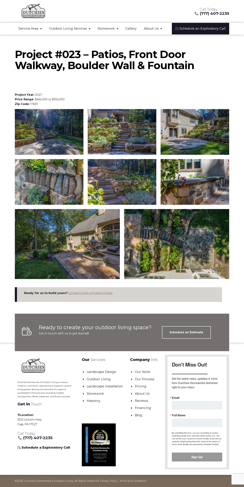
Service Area (28, 29)
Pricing (140, 386)
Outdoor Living (99, 379)
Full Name (178, 415)
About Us (151, 29)
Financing (143, 408)
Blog (138, 415)
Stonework (106, 29)
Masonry (93, 401)
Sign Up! (197, 457)
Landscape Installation (105, 386)
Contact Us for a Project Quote (90, 293)
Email (175, 397)
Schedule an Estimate (186, 332)
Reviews (141, 401)
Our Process (144, 379)
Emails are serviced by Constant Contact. (201, 444)
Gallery (131, 29)
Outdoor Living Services (68, 29)
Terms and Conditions (132, 481)
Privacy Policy (108, 481)
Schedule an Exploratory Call (202, 29)
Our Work (142, 372)
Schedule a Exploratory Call (45, 448)
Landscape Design (101, 372)
